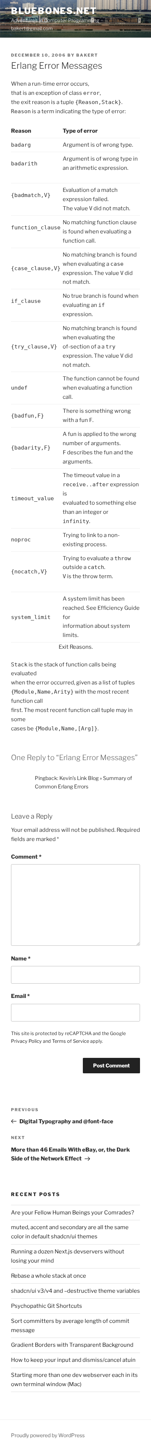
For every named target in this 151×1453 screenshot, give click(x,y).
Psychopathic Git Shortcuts (46, 1306)
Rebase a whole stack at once (48, 1276)
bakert (87, 55)
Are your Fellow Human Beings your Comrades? (72, 1212)
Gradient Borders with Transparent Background (72, 1345)
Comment (26, 856)
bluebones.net (54, 11)
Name (20, 958)
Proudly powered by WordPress (48, 1435)
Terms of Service (70, 1041)
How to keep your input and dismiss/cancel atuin (73, 1360)
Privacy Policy (26, 1041)
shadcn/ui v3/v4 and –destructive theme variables (75, 1291)
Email (20, 996)
